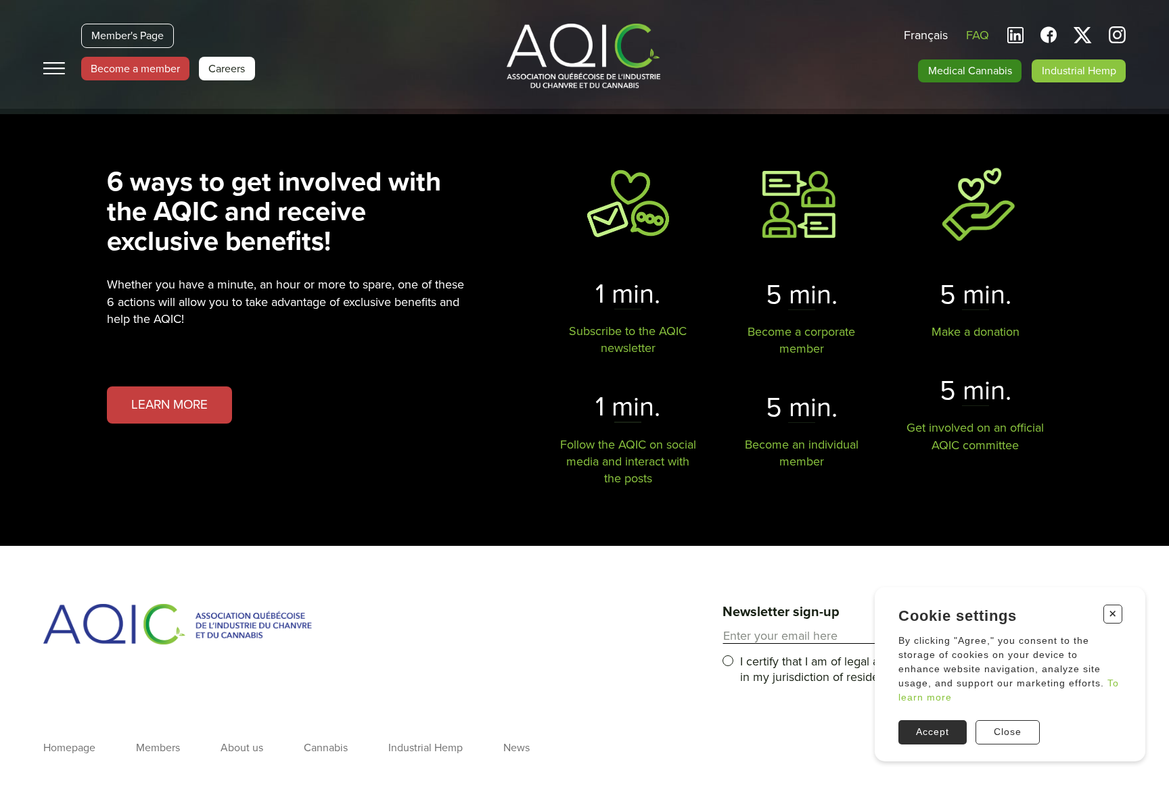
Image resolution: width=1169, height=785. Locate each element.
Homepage (69, 748)
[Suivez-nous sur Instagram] (1117, 37)
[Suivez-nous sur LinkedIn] (1015, 35)
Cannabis (326, 748)
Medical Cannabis (970, 71)
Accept (932, 731)
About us (242, 748)
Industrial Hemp (1079, 71)
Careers (226, 69)
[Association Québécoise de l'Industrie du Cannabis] (585, 57)
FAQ (977, 35)
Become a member (135, 69)
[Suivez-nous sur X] (1083, 35)
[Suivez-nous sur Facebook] (1048, 35)
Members (158, 748)
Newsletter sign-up (781, 612)
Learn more (169, 404)
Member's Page (127, 36)
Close (1008, 731)
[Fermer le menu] (54, 68)
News (516, 748)
